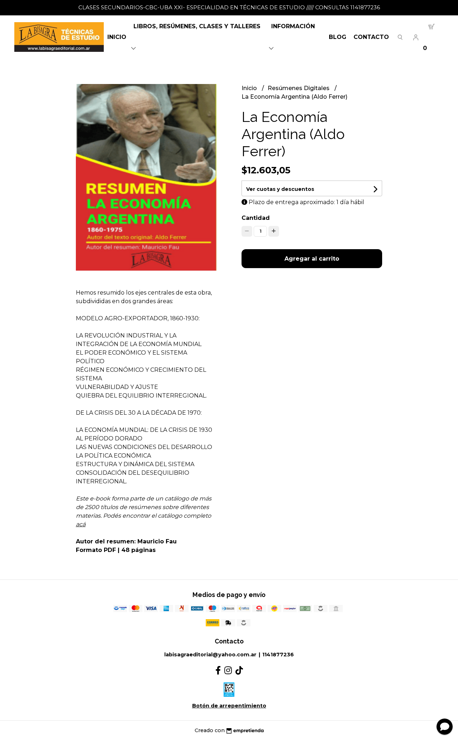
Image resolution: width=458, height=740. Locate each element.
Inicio (116, 37)
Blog (337, 37)
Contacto (371, 37)
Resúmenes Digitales (299, 88)
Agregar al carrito (311, 258)
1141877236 (278, 654)
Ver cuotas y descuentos (280, 189)
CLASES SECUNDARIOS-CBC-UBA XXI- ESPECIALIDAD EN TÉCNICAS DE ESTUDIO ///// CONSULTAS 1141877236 (229, 7)
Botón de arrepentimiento (229, 705)
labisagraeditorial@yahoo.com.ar (210, 654)
